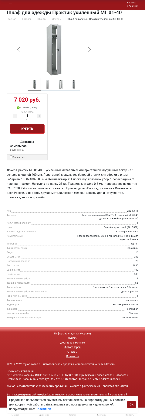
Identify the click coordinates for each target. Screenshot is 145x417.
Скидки (72, 338)
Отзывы (72, 351)
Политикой (43, 409)
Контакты (72, 356)
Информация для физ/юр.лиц (72, 333)
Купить (27, 129)
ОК (131, 404)
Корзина (131, 2)
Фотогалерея (72, 347)
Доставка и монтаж (72, 342)
